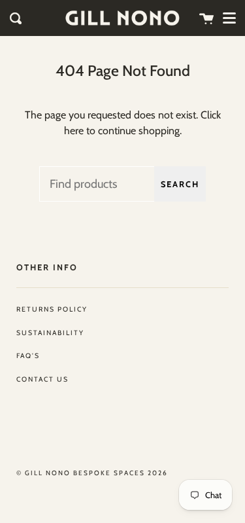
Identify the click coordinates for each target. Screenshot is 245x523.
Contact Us (42, 379)
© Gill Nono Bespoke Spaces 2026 (92, 473)
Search (180, 184)
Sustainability (50, 333)
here (74, 130)
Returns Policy (52, 309)
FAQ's (28, 356)
